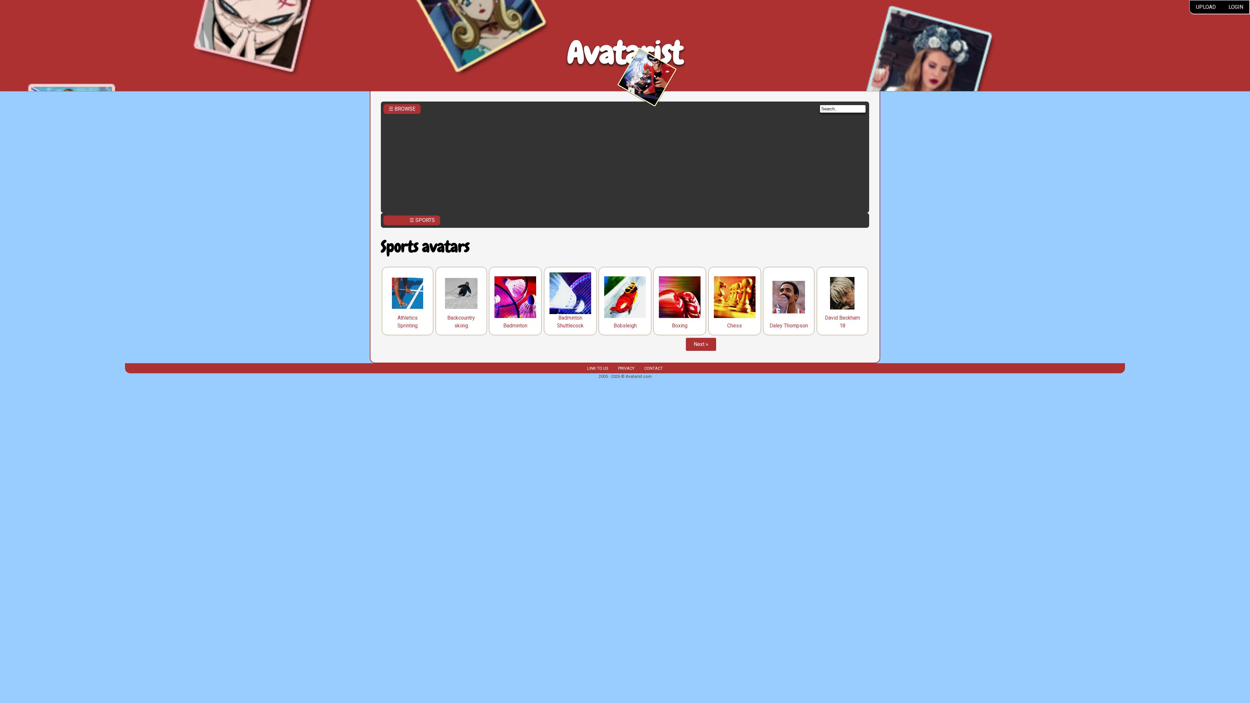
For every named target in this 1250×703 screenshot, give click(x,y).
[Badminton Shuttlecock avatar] (570, 293)
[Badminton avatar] (515, 297)
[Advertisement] (625, 161)
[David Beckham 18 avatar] (842, 293)
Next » (701, 344)
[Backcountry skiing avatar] (461, 293)
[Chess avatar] (735, 297)
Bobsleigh (625, 326)
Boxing (680, 326)
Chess (734, 326)
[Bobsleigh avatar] (625, 297)
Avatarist (625, 53)
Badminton (515, 326)
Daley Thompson (789, 326)
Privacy (626, 368)
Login (1236, 7)
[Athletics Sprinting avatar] (407, 293)
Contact (653, 368)
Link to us (597, 368)
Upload (1206, 7)
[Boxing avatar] (680, 297)
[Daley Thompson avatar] (788, 297)
